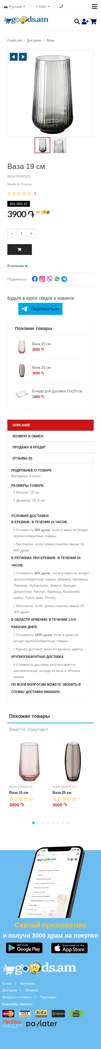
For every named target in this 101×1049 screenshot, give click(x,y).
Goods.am (14, 40)
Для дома (34, 40)
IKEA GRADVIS (21, 787)
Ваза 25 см (41, 367)
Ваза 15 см (41, 344)
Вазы (50, 40)
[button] (14, 57)
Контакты (27, 983)
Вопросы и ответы (17, 997)
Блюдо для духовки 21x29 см (57, 391)
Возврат (31, 990)
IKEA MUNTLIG (64, 787)
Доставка (9, 990)
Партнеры (48, 997)
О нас (7, 983)
